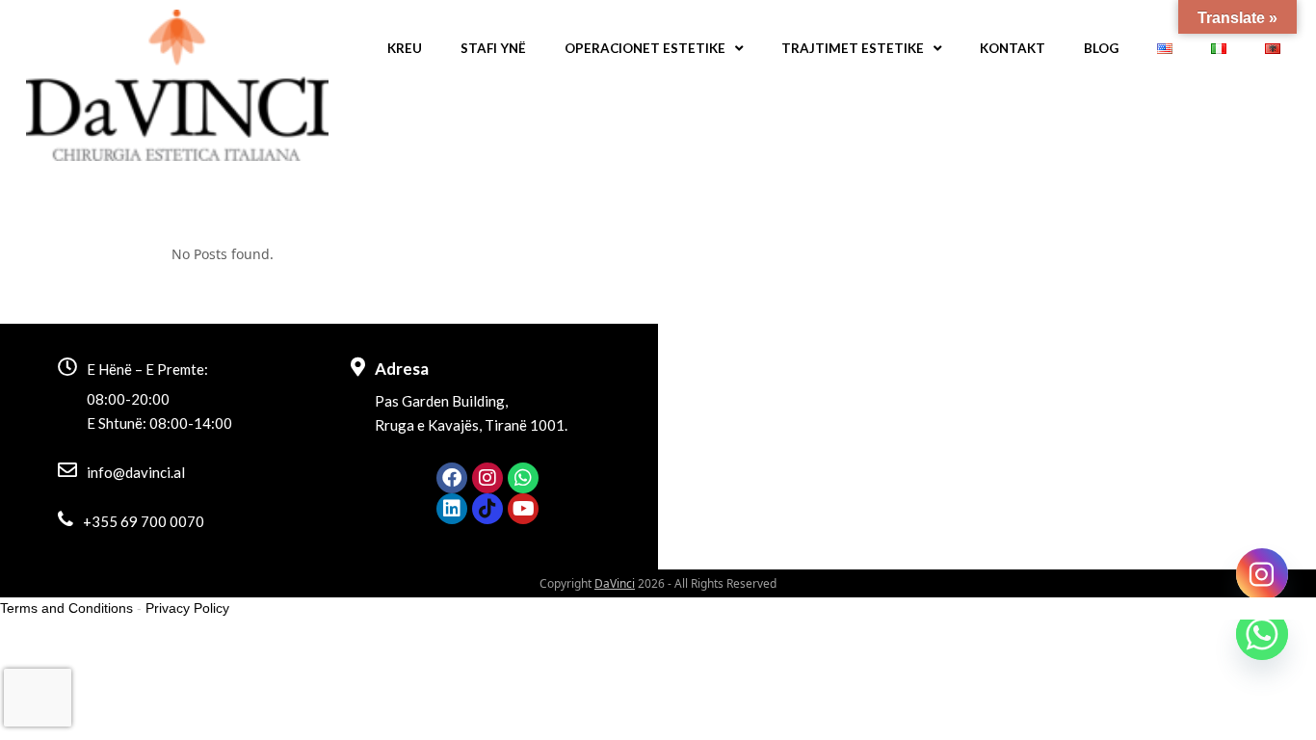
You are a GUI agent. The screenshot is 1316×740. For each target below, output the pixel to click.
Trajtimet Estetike (852, 48)
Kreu (404, 48)
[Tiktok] (487, 508)
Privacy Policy (187, 608)
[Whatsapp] (523, 477)
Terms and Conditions (66, 608)
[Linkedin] (451, 508)
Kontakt (1012, 48)
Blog (1101, 48)
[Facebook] (451, 477)
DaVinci (614, 583)
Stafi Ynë (493, 48)
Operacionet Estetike (645, 48)
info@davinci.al (136, 472)
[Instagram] (487, 477)
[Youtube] (523, 508)
